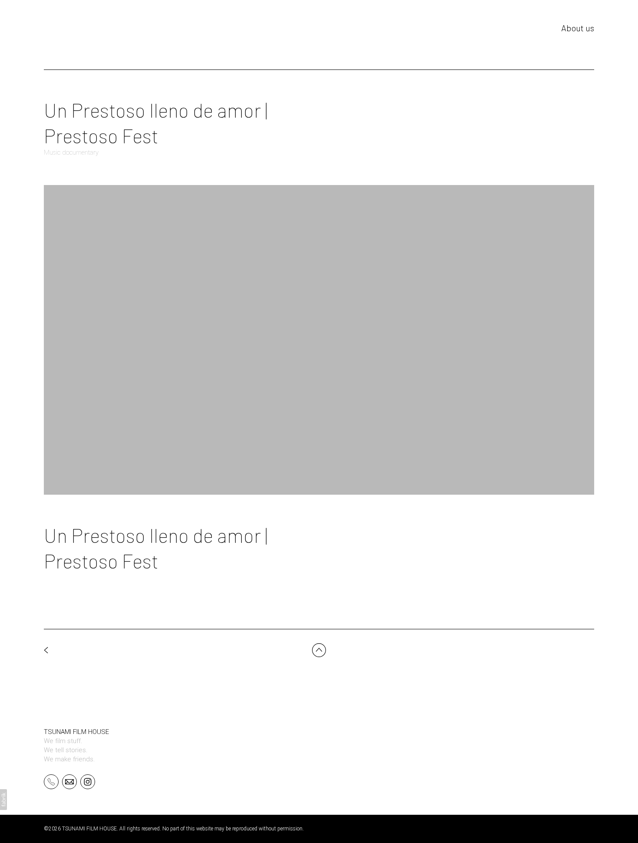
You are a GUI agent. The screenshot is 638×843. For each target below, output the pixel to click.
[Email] (69, 781)
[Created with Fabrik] (3, 799)
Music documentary (71, 152)
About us (577, 28)
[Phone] (51, 781)
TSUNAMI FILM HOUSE (76, 732)
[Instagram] (87, 781)
